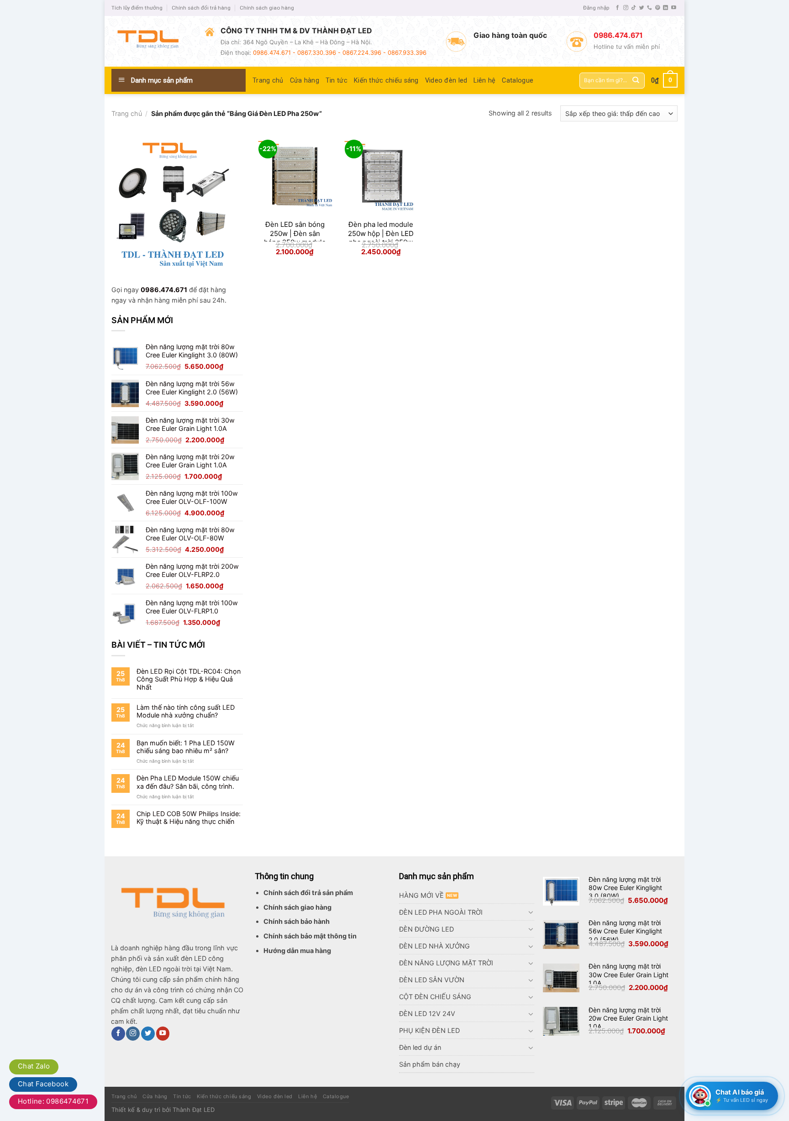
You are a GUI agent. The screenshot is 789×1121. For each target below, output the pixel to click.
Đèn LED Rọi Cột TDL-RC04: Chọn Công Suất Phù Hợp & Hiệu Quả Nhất (189, 679)
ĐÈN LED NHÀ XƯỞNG (434, 946)
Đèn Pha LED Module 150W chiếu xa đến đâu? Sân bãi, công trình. (188, 782)
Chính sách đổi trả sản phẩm (308, 892)
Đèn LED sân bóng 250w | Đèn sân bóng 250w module (295, 233)
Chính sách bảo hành (296, 921)
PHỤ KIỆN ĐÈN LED (429, 1030)
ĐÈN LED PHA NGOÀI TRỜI (441, 912)
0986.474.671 (164, 289)
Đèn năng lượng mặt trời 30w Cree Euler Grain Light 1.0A (628, 974)
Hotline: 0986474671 (53, 1101)
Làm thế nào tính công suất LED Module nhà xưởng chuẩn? (186, 711)
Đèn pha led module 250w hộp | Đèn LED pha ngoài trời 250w (381, 233)
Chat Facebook (43, 1083)
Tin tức (336, 80)
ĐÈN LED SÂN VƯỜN (431, 980)
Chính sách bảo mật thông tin (310, 936)
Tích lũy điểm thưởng (137, 8)
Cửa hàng (304, 80)
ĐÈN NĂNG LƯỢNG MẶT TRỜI (446, 963)
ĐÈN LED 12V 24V (427, 1013)
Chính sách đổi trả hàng (201, 8)
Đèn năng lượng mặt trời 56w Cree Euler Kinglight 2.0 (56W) (625, 931)
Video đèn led (446, 80)
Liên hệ (484, 80)
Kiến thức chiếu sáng (386, 80)
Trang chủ (268, 80)
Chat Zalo (34, 1066)
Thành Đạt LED (194, 1109)
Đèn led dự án (420, 1047)
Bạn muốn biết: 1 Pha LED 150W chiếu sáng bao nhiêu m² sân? (186, 746)
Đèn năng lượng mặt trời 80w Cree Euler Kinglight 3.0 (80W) (625, 887)
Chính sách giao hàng (267, 8)
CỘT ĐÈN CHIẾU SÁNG (435, 997)
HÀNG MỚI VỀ (421, 895)
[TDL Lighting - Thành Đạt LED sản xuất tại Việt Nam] (151, 41)
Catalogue (517, 80)
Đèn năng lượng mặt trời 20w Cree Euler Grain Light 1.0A (628, 1018)
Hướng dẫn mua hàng (297, 950)
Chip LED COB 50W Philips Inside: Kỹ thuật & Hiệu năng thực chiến (189, 817)
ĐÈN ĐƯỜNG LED (426, 929)
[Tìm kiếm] (636, 80)
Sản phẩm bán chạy (429, 1064)
